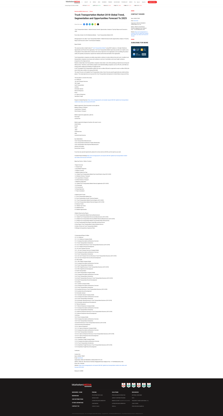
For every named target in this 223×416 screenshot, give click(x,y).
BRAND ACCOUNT (121, 400)
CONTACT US (75, 406)
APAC (99, 2)
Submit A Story (152, 2)
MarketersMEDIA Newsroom (81, 11)
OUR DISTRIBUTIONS (77, 399)
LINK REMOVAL (95, 403)
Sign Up (143, 2)
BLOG (133, 397)
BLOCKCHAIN (117, 2)
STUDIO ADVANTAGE (77, 402)
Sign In (138, 2)
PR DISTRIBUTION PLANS (97, 395)
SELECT (86, 2)
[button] (82, 2)
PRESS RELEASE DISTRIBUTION (118, 395)
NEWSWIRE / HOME (77, 392)
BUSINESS (104, 2)
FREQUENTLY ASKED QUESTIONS (140, 400)
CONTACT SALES (95, 406)
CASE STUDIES (135, 403)
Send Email (80, 358)
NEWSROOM (75, 395)
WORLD (94, 2)
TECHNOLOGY (124, 2)
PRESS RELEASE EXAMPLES (138, 406)
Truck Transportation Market (99, 48)
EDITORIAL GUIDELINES (137, 395)
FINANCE (110, 2)
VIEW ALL (114, 406)
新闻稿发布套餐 (95, 397)
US (90, 2)
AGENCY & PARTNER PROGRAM (118, 397)
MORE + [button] (131, 2)
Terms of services (75, 413)
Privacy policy (81, 413)
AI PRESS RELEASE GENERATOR (98, 400)
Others (91, 11)
